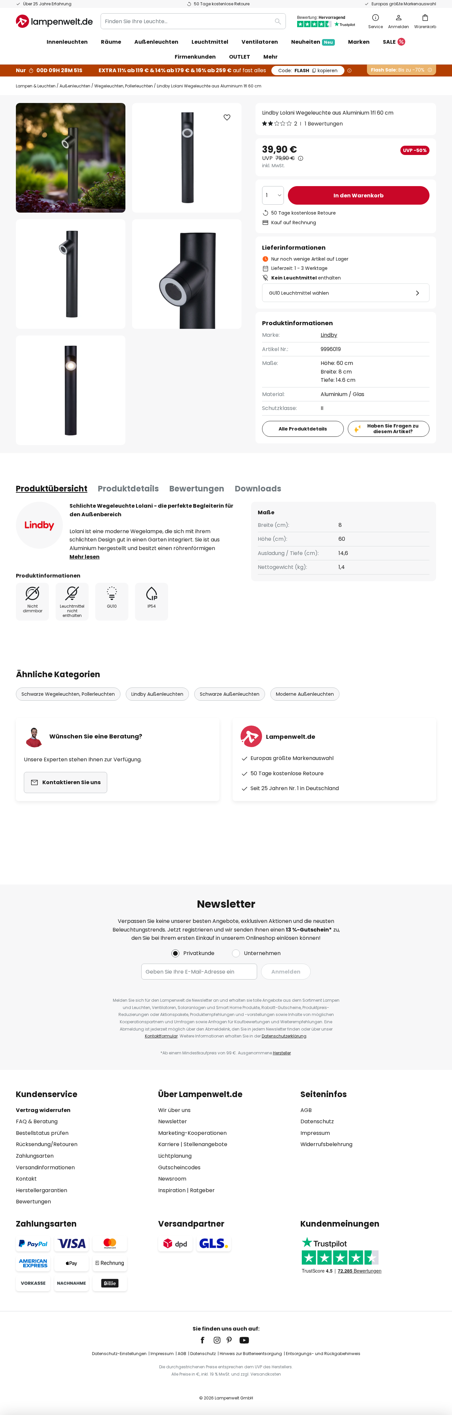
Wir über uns (174, 1110)
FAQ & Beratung (37, 1121)
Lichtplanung (175, 1156)
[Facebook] (207, 1340)
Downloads (258, 488)
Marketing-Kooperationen (192, 1133)
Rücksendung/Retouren (46, 1144)
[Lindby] (39, 525)
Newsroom (172, 1179)
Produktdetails (128, 488)
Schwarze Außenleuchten (229, 694)
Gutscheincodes (179, 1167)
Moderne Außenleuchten (305, 694)
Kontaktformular (161, 1036)
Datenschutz (317, 1121)
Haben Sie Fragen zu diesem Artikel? (393, 429)
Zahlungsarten (35, 1156)
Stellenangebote (205, 1144)
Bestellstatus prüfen (42, 1133)
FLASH (308, 70)
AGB (306, 1110)
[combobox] (193, 21)
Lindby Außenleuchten (157, 694)
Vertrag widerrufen (43, 1110)
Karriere (168, 1144)
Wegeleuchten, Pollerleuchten (123, 86)
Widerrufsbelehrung (326, 1144)
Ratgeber (202, 1190)
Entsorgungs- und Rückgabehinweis (323, 1353)
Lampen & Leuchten (36, 86)
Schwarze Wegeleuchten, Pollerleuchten (68, 694)
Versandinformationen (45, 1167)
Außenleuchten (75, 86)
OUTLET (239, 57)
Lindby (329, 335)
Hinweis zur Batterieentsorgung (251, 1353)
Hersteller (282, 1053)
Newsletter (172, 1121)
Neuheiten (312, 42)
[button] (70, 274)
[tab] (51, 488)
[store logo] (54, 21)
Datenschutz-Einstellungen (119, 1353)
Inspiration (172, 1190)
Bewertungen (196, 488)
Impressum (315, 1133)
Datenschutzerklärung (284, 1036)
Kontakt (26, 1179)
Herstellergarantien (41, 1190)
